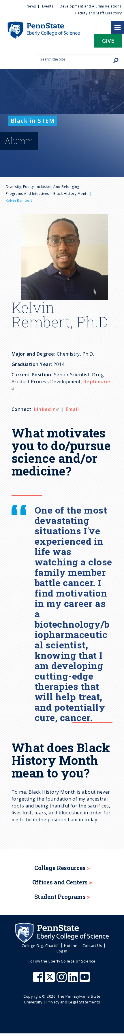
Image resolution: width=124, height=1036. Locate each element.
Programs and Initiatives (27, 193)
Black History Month (71, 193)
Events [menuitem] (47, 6)
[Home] (40, 24)
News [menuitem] (31, 6)
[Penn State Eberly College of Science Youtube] (85, 979)
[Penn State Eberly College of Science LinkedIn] (74, 979)
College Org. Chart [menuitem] (38, 945)
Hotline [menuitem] (70, 945)
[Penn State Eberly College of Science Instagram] (62, 979)
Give (108, 40)
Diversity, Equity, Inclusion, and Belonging (42, 186)
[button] (108, 42)
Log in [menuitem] (62, 951)
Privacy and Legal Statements (73, 1002)
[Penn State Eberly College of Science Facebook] (39, 979)
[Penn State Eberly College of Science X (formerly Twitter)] (50, 979)
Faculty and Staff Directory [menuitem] (98, 13)
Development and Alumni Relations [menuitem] (90, 6)
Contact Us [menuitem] (92, 945)
